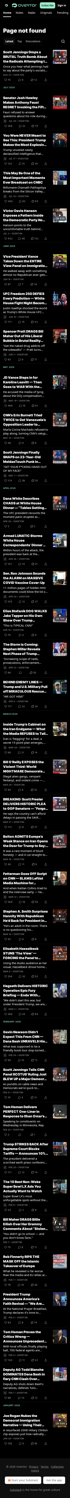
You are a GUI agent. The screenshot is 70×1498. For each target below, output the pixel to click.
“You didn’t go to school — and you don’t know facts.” (23, 1236)
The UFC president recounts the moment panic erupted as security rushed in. (24, 515)
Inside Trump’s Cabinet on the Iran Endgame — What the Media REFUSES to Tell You (24, 729)
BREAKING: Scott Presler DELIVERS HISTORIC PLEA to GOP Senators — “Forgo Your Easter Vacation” (24, 804)
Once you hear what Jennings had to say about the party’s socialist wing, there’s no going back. (25, 68)
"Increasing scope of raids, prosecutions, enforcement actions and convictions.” (21, 661)
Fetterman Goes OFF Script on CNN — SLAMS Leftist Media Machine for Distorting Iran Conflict (25, 878)
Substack (16, 1490)
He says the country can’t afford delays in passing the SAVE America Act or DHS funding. (24, 815)
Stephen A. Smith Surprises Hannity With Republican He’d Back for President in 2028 (25, 916)
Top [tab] (19, 41)
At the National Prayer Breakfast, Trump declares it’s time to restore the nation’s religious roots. (25, 1310)
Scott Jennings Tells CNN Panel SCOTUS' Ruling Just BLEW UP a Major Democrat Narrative (25, 1074)
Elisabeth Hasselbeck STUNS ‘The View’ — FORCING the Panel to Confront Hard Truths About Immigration (20, 953)
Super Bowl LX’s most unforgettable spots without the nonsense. (24, 1198)
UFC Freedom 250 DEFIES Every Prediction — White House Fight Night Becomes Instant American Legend (25, 298)
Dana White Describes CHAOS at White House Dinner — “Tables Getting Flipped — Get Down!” (23, 503)
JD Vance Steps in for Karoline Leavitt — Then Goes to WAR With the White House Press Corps (24, 382)
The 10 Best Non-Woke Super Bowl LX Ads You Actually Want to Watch (22, 1186)
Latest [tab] (9, 41)
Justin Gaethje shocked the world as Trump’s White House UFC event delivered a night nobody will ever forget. (25, 310)
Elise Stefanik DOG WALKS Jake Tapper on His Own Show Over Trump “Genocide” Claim (25, 616)
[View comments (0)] (19, 526)
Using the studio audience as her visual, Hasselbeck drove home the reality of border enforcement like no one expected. (25, 965)
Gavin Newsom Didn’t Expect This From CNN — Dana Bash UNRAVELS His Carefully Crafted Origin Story (24, 1037)
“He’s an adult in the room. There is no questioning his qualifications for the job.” (25, 927)
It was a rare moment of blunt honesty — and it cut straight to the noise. (24, 853)
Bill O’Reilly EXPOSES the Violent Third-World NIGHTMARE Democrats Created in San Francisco (23, 767)
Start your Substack (24, 1480)
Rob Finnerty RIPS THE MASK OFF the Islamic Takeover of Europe (21, 1261)
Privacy (33, 1466)
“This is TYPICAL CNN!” (18, 625)
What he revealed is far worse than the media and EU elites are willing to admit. (24, 1273)
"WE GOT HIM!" (13, 696)
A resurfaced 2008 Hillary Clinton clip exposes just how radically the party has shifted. (25, 1432)
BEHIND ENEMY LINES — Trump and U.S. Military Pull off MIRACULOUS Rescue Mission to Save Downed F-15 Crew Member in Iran (25, 687)
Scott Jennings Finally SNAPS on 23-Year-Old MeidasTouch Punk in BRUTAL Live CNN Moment (24, 457)
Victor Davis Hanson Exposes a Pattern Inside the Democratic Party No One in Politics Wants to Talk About (23, 215)
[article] (35, 66)
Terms (45, 1466)
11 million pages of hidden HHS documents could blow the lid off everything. (25, 590)
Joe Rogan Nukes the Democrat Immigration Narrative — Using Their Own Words (22, 1420)
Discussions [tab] (33, 41)
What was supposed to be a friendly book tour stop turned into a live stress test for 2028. (23, 1048)
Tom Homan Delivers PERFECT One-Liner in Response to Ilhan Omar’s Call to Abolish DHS (24, 1112)
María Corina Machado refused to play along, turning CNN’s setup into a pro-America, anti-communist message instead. (25, 431)
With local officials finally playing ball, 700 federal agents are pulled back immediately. (25, 1348)
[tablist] (23, 41)
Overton (18, 75)
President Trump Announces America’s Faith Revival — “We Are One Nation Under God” (22, 1299)
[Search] (63, 41)
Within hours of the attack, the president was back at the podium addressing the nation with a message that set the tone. (25, 552)
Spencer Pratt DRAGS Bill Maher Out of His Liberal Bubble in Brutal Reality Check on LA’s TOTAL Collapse (23, 336)
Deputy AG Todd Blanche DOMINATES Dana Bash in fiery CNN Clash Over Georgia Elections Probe (24, 1374)
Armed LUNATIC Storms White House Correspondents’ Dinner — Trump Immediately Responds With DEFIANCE (24, 540)
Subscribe (47, 5)
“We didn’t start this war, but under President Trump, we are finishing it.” (24, 1002)
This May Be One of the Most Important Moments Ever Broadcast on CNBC (24, 177)
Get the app (54, 1480)
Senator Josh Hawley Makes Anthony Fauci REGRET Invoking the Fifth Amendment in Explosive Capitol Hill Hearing (24, 102)
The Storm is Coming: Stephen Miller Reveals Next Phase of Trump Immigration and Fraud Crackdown (21, 649)
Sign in (62, 5)
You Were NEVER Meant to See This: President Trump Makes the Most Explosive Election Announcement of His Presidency (25, 140)
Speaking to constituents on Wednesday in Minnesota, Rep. (23, 1123)
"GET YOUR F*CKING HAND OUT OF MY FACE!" (25, 469)
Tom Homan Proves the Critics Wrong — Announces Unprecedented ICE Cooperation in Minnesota (25, 1337)
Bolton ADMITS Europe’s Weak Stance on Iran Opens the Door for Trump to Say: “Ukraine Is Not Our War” (25, 841)
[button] (7, 12)
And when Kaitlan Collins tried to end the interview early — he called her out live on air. (25, 890)
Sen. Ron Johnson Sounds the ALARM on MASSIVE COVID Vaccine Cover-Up (24, 578)
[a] (60, 57)
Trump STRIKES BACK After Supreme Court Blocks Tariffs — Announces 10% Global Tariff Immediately (25, 1149)
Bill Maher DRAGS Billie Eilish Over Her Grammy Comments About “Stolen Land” (24, 1224)
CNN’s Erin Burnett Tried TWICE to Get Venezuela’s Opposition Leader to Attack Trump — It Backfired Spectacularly (24, 420)
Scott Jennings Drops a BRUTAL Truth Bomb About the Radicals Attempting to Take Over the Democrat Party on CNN (25, 57)
